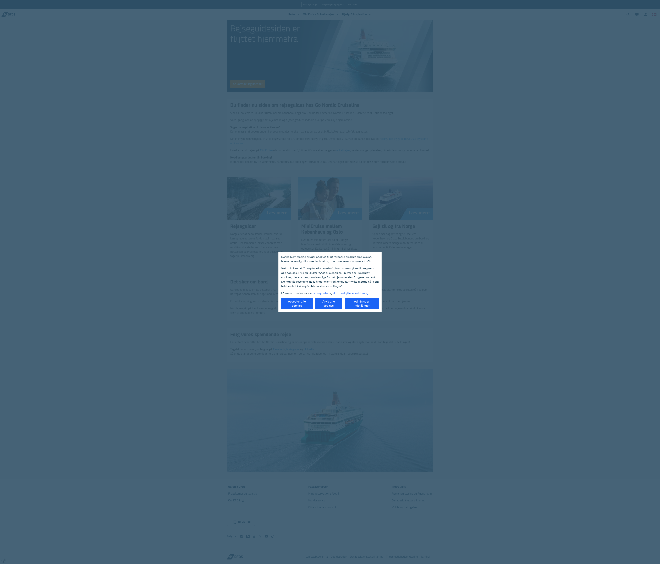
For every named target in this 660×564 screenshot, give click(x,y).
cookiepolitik (320, 293)
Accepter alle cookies (297, 303)
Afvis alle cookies (328, 303)
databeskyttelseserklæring (350, 293)
